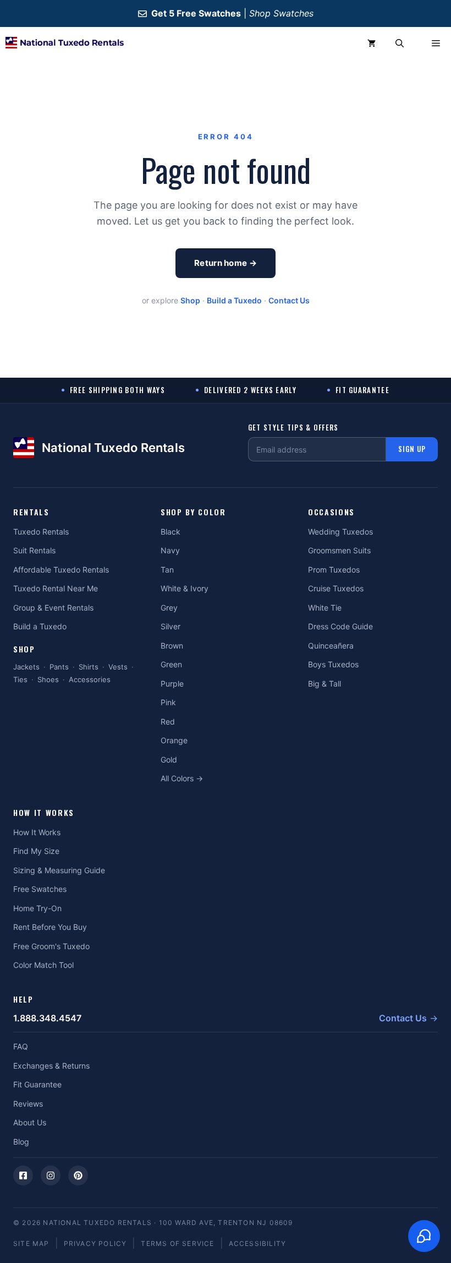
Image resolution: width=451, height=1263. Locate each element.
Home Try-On (37, 908)
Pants (59, 666)
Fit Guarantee (37, 1084)
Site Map (31, 1243)
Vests (118, 666)
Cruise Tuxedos (336, 588)
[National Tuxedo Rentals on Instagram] (51, 1175)
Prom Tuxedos (334, 569)
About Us (29, 1122)
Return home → (225, 263)
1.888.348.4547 (47, 1018)
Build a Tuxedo (234, 300)
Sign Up (412, 448)
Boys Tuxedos (333, 664)
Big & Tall (324, 683)
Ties (20, 679)
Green (171, 664)
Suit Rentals (34, 550)
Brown (172, 645)
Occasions (331, 512)
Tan (167, 569)
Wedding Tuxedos (340, 531)
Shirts (88, 666)
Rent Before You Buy (50, 927)
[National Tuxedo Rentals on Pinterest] (78, 1175)
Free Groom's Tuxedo (51, 946)
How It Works (43, 813)
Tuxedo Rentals (41, 531)
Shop (190, 300)
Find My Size (36, 851)
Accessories (90, 679)
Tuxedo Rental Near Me (55, 588)
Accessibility (258, 1243)
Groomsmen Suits (339, 550)
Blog (21, 1141)
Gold (169, 759)
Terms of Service (177, 1243)
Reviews (28, 1103)
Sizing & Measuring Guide (59, 870)
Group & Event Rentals (53, 607)
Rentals (31, 512)
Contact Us (289, 300)
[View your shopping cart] (372, 43)
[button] (400, 43)
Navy (170, 550)
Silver (170, 626)
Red (168, 721)
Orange (174, 740)
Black (170, 531)
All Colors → (182, 778)
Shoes (48, 679)
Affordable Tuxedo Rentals (61, 569)
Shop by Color (193, 512)
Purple (172, 683)
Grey (169, 607)
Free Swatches (40, 889)
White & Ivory (184, 588)
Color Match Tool (43, 965)
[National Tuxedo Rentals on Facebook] (23, 1175)
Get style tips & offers (293, 427)
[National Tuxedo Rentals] (65, 43)
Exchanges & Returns (51, 1065)
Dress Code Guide (340, 626)
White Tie (325, 607)
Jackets (26, 666)
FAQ (20, 1046)
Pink (168, 702)
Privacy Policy (95, 1243)
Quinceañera (331, 645)
